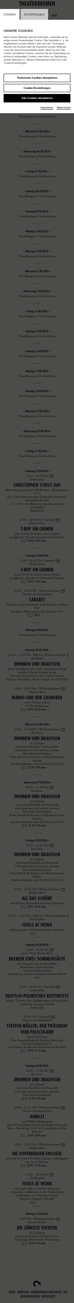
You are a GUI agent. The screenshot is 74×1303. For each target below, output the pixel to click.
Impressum (47, 107)
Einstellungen (34, 14)
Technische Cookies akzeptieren (37, 77)
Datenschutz (63, 107)
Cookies (10, 14)
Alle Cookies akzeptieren (37, 98)
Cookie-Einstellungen (37, 87)
